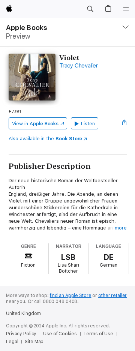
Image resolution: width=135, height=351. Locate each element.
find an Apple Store (71, 295)
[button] (90, 9)
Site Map (34, 341)
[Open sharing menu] (124, 123)
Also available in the (45, 138)
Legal (12, 341)
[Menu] (126, 9)
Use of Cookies (59, 333)
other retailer (112, 295)
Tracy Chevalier (78, 65)
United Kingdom (23, 313)
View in (35, 123)
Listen (88, 123)
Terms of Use (98, 333)
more (121, 228)
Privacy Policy (21, 333)
